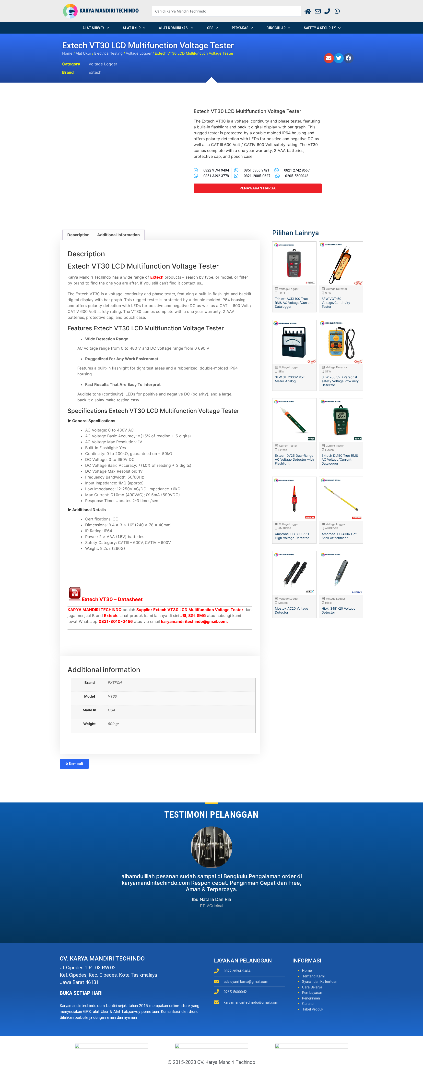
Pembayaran (312, 992)
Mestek (283, 602)
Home (67, 53)
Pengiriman (311, 998)
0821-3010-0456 (116, 621)
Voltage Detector (336, 289)
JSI (183, 615)
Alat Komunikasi (173, 28)
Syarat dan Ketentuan (319, 981)
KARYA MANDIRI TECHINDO (95, 609)
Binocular (276, 28)
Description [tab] (78, 234)
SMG (201, 615)
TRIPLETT (284, 293)
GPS (210, 28)
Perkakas (240, 28)
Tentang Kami (313, 976)
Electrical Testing (108, 53)
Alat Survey (93, 28)
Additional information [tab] (118, 234)
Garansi (308, 1003)
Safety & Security (320, 28)
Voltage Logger (139, 53)
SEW (328, 293)
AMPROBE (284, 528)
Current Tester (288, 445)
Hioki (328, 602)
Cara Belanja (312, 987)
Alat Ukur (132, 28)
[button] (329, 58)
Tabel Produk (312, 1009)
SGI (191, 615)
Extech (95, 72)
